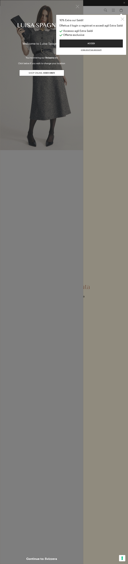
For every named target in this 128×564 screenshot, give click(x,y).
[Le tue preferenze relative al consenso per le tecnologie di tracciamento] (122, 558)
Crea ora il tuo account (91, 49)
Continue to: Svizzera (41, 558)
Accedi (91, 43)
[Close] (77, 6)
